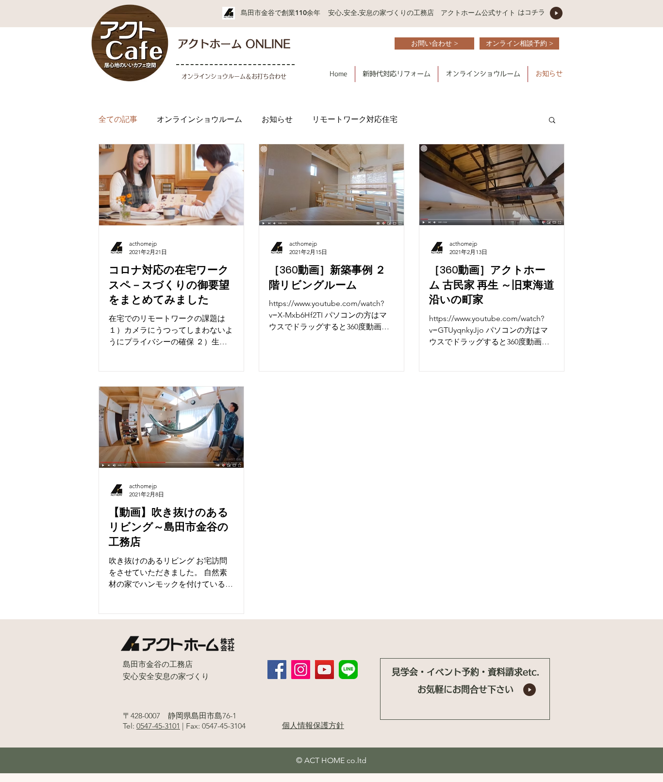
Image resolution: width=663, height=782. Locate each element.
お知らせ (277, 119)
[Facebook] (276, 669)
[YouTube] (324, 669)
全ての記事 (118, 119)
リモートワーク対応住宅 (355, 119)
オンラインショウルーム (199, 119)
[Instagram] (300, 669)
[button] (396, 74)
